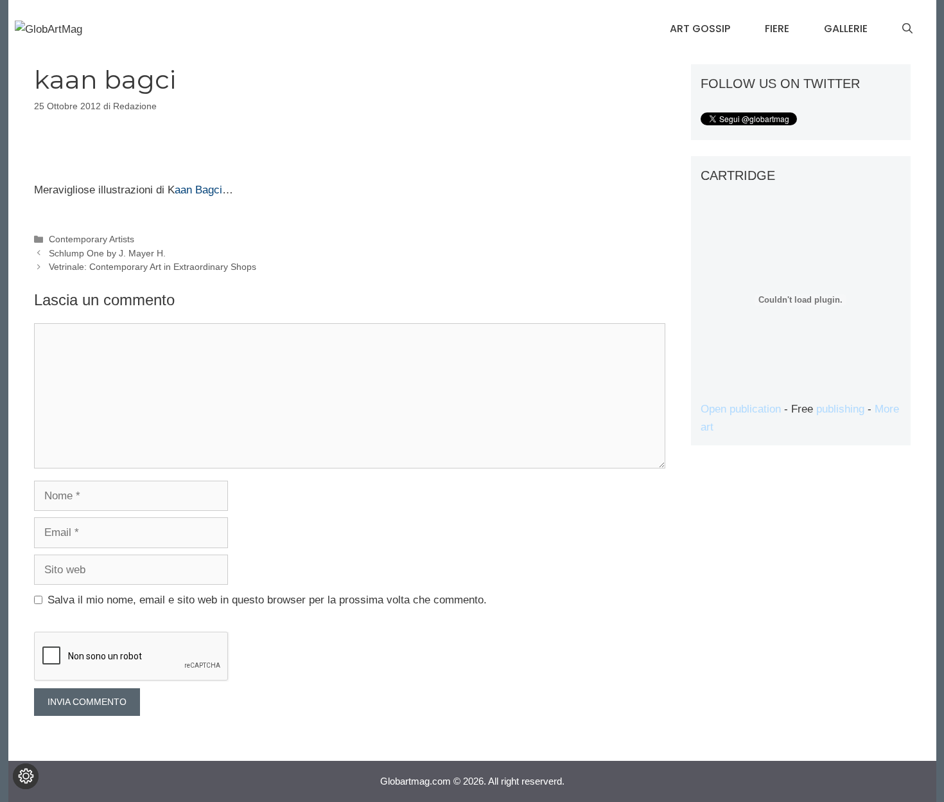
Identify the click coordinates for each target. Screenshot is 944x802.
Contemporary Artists (91, 239)
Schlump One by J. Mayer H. (107, 253)
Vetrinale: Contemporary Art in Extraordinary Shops (152, 267)
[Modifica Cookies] (26, 776)
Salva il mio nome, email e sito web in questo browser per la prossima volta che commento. (267, 600)
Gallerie (846, 28)
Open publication (741, 409)
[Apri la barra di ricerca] (907, 29)
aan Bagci (198, 190)
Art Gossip (700, 28)
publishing (840, 409)
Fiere (777, 28)
